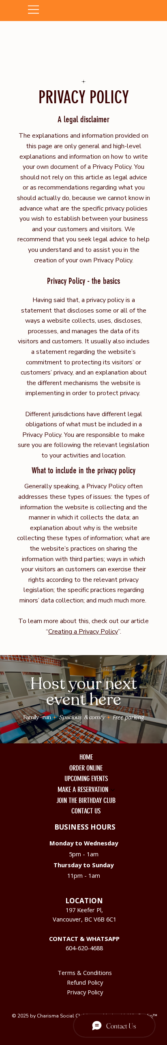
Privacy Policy (85, 992)
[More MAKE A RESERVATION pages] (113, 790)
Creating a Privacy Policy (83, 631)
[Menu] (84, 9)
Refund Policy (85, 982)
